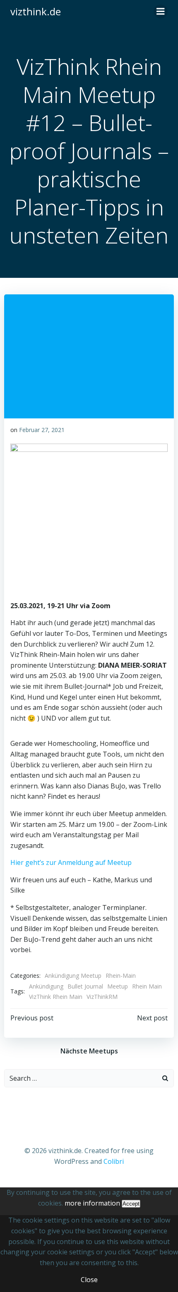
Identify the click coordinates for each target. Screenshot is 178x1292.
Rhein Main (147, 986)
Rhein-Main (121, 975)
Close (89, 1279)
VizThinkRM (102, 997)
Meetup (117, 986)
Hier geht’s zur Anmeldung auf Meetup (71, 862)
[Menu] (161, 12)
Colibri (113, 1161)
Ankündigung (46, 986)
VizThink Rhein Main (55, 997)
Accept (131, 1204)
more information (92, 1203)
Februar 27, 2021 (42, 430)
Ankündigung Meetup (73, 975)
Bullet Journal (85, 986)
